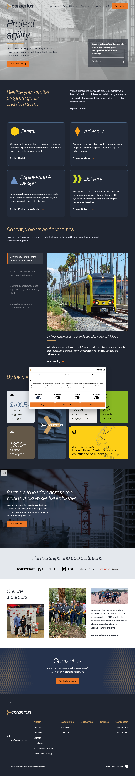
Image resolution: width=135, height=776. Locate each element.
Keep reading (53, 361)
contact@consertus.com (18, 740)
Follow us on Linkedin (114, 766)
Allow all (92, 405)
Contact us (120, 6)
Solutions (65, 727)
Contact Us (121, 722)
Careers (37, 738)
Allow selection (67, 405)
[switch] (57, 397)
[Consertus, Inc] (20, 6)
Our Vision (38, 727)
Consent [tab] (41, 375)
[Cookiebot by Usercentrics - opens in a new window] (97, 370)
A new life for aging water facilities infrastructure (22, 273)
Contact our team (67, 681)
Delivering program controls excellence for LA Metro (23, 259)
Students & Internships (44, 748)
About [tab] (93, 375)
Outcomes (87, 722)
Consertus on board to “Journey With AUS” (21, 306)
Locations (38, 743)
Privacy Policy (121, 727)
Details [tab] (67, 375)
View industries (17, 523)
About (37, 722)
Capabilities (67, 722)
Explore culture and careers (104, 635)
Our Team (38, 732)
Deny (42, 405)
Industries (65, 732)
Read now (96, 61)
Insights (104, 722)
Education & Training (43, 753)
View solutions (16, 63)
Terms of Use (121, 732)
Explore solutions (78, 108)
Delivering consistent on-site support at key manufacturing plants (24, 289)
